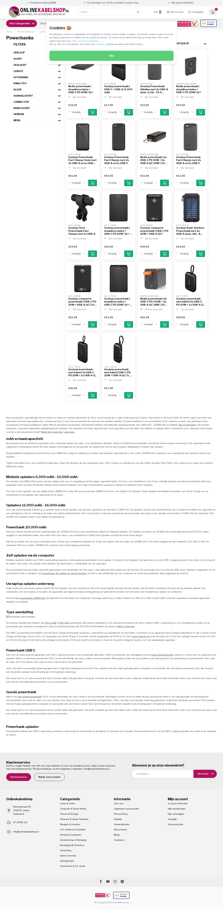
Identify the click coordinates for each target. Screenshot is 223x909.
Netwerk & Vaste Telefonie (74, 819)
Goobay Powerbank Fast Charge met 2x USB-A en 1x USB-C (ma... (116, 160)
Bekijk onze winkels (49, 777)
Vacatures (119, 840)
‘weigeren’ (100, 44)
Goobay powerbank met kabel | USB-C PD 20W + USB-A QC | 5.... (117, 372)
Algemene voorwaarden (126, 808)
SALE (43, 23)
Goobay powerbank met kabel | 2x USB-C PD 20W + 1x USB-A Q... (190, 301)
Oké (111, 55)
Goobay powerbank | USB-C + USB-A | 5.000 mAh (118, 89)
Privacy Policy (121, 814)
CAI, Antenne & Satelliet (73, 829)
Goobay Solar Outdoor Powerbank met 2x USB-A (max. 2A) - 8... (190, 230)
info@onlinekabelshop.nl (97, 768)
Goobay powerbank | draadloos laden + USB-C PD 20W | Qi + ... (118, 230)
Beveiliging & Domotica (72, 845)
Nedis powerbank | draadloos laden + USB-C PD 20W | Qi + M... (80, 89)
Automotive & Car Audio (72, 866)
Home (9, 31)
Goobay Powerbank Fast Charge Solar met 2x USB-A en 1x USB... (82, 160)
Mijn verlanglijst (176, 814)
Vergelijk (76, 112)
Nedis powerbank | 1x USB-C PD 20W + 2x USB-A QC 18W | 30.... (153, 160)
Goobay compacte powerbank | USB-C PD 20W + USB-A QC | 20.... (154, 231)
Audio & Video (67, 803)
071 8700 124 (20, 822)
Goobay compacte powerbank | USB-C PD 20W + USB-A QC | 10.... (82, 301)
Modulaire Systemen (70, 834)
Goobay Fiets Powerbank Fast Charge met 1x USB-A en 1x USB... (82, 231)
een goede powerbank (30, 696)
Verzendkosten (121, 824)
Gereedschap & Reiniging (73, 840)
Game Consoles (68, 855)
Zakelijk (118, 819)
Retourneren (120, 829)
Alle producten (175, 824)
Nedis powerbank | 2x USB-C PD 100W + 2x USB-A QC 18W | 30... (153, 301)
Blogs (117, 834)
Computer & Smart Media (73, 808)
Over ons (118, 803)
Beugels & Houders (70, 824)
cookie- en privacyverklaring (84, 41)
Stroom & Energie (25, 31)
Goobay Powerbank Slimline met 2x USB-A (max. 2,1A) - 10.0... (154, 89)
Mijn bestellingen (176, 808)
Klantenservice (18, 777)
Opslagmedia (67, 860)
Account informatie (178, 803)
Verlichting (65, 850)
